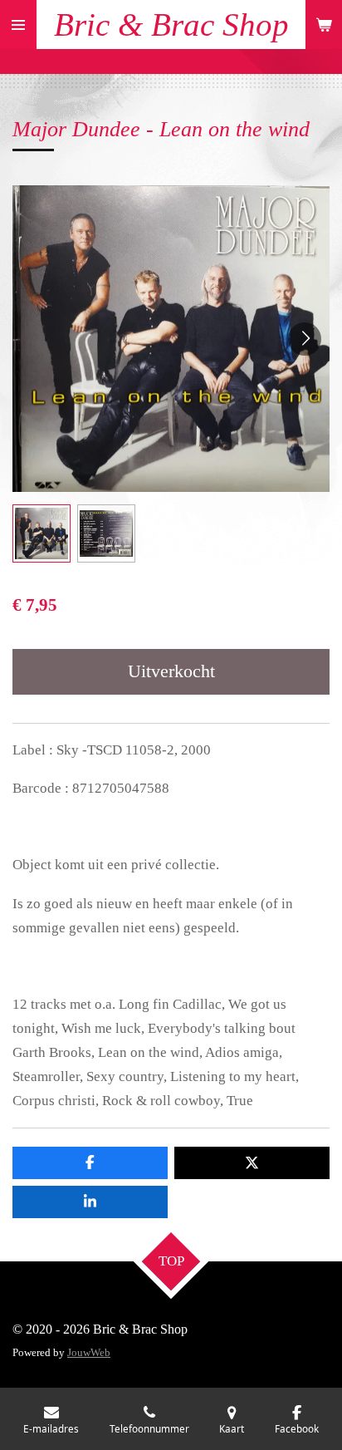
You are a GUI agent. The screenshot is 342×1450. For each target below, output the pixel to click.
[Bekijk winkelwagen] (323, 24)
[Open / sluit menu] (18, 24)
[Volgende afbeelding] (304, 339)
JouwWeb (88, 1352)
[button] (41, 533)
